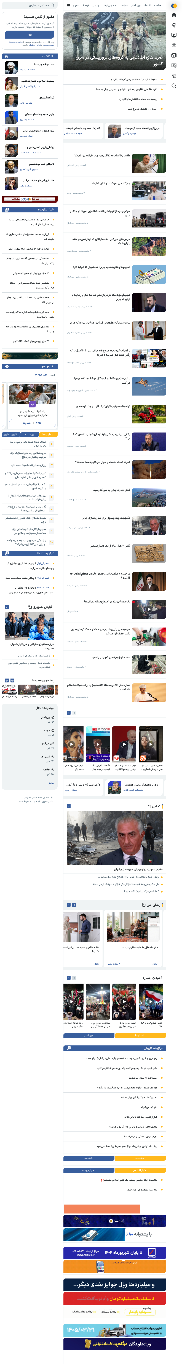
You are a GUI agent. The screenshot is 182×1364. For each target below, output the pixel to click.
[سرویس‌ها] (69, 5)
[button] (161, 713)
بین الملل (136, 5)
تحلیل (156, 806)
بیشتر (51, 783)
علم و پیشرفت (109, 5)
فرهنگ (85, 5)
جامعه (157, 5)
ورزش (95, 5)
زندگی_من (153, 905)
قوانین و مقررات (34, 45)
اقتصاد (147, 5)
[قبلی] (74, 713)
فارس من (47, 366)
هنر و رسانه (73, 5)
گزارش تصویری (42, 607)
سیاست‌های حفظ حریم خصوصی (38, 798)
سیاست (124, 5)
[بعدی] (69, 713)
